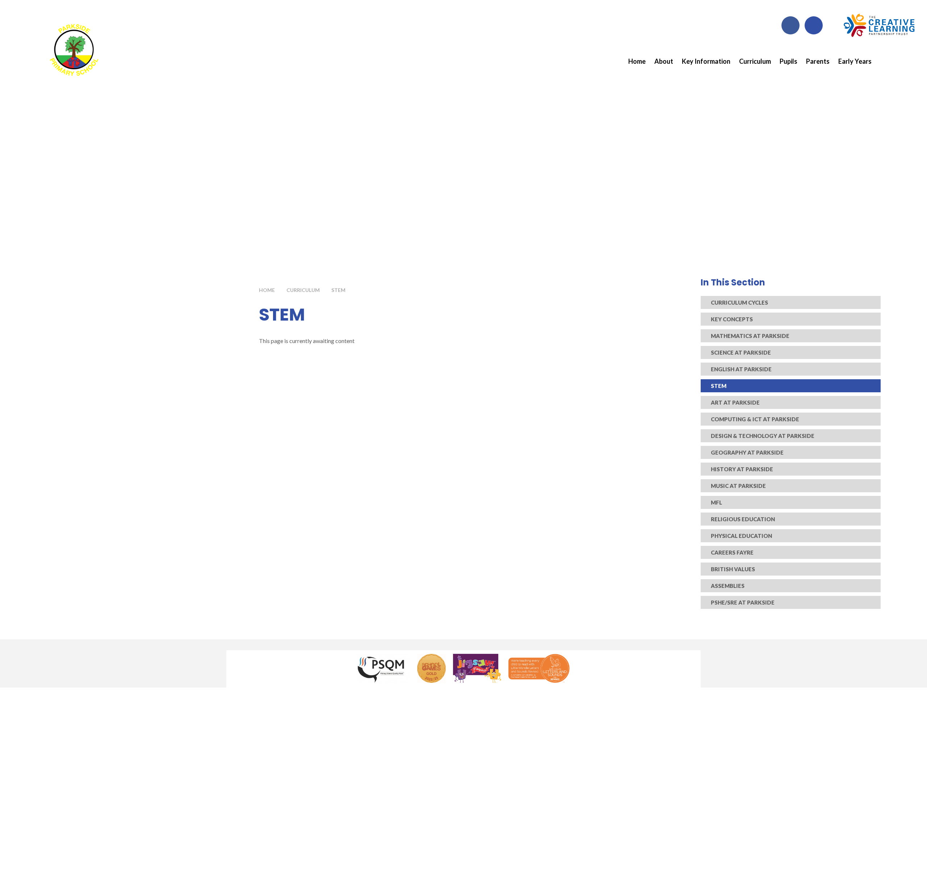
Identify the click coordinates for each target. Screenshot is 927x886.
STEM (338, 290)
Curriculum (303, 290)
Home (267, 290)
